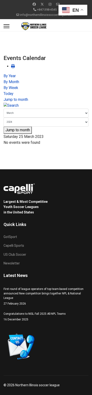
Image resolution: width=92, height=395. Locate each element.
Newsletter (12, 263)
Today (8, 93)
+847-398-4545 (47, 9)
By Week (11, 87)
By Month (11, 82)
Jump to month (16, 99)
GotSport (10, 237)
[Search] (46, 106)
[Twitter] (42, 4)
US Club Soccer (15, 254)
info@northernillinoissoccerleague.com (47, 15)
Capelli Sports (14, 245)
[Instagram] (50, 4)
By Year (10, 76)
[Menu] (6, 26)
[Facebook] (34, 4)
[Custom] (57, 4)
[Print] (13, 66)
